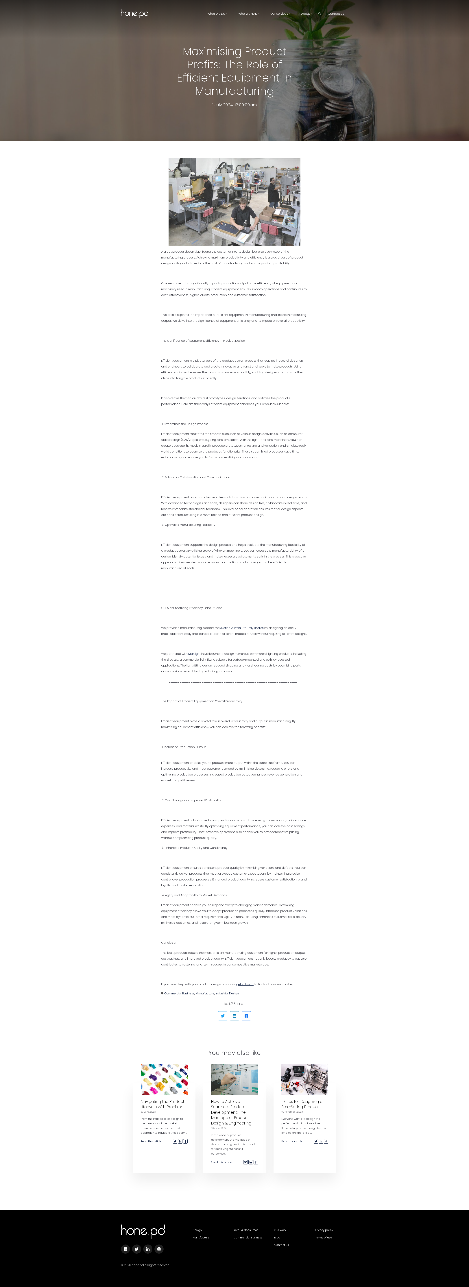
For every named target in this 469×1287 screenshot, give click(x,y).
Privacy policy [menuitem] (324, 1230)
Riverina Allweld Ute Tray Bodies (241, 628)
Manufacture (205, 993)
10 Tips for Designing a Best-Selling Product (302, 1104)
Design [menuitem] (197, 1230)
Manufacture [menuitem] (201, 1237)
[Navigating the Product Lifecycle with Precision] (164, 1079)
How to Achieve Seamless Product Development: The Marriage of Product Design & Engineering (231, 1112)
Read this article (151, 1141)
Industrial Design (227, 993)
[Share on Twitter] (222, 1015)
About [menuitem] (305, 14)
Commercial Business (179, 993)
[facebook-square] (125, 1249)
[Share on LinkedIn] (234, 1015)
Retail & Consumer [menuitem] (246, 1230)
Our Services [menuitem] (279, 14)
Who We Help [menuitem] (247, 14)
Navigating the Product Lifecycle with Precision (162, 1104)
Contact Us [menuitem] (281, 1245)
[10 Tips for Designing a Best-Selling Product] (304, 1079)
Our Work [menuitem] (280, 1230)
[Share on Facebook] (246, 1015)
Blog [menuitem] (277, 1237)
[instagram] (159, 1249)
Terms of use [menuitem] (323, 1237)
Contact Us (336, 14)
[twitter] (136, 1249)
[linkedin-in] (147, 1249)
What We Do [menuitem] (216, 14)
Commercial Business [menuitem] (248, 1237)
